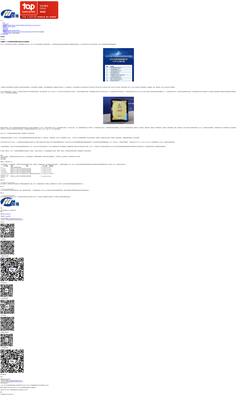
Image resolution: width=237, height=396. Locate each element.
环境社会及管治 (28, 31)
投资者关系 (5, 30)
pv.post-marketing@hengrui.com (15, 218)
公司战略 (9, 25)
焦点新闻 (9, 30)
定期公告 (9, 31)
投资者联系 (41, 31)
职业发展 (5, 31)
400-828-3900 (7, 213)
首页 (4, 22)
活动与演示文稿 (14, 31)
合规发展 (22, 25)
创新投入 (9, 26)
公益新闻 (13, 30)
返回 (1, 155)
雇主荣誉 (9, 33)
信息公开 (38, 25)
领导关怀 (13, 25)
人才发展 (5, 33)
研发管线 (13, 26)
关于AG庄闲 (5, 24)
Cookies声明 (7, 216)
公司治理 (20, 31)
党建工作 (30, 25)
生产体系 (26, 25)
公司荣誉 (18, 25)
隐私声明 (3, 216)
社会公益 (34, 25)
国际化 (4, 26)
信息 (24, 31)
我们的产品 (5, 27)
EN (1, 20)
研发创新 (5, 25)
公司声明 (18, 30)
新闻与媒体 (5, 29)
